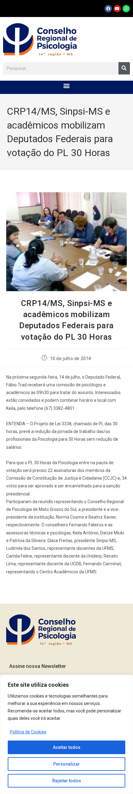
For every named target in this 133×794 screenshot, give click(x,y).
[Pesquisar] (124, 68)
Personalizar (66, 764)
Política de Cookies (28, 731)
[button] (67, 86)
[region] (66, 734)
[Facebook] (108, 8)
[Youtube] (117, 8)
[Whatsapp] (126, 8)
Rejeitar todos (66, 780)
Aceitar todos (66, 747)
